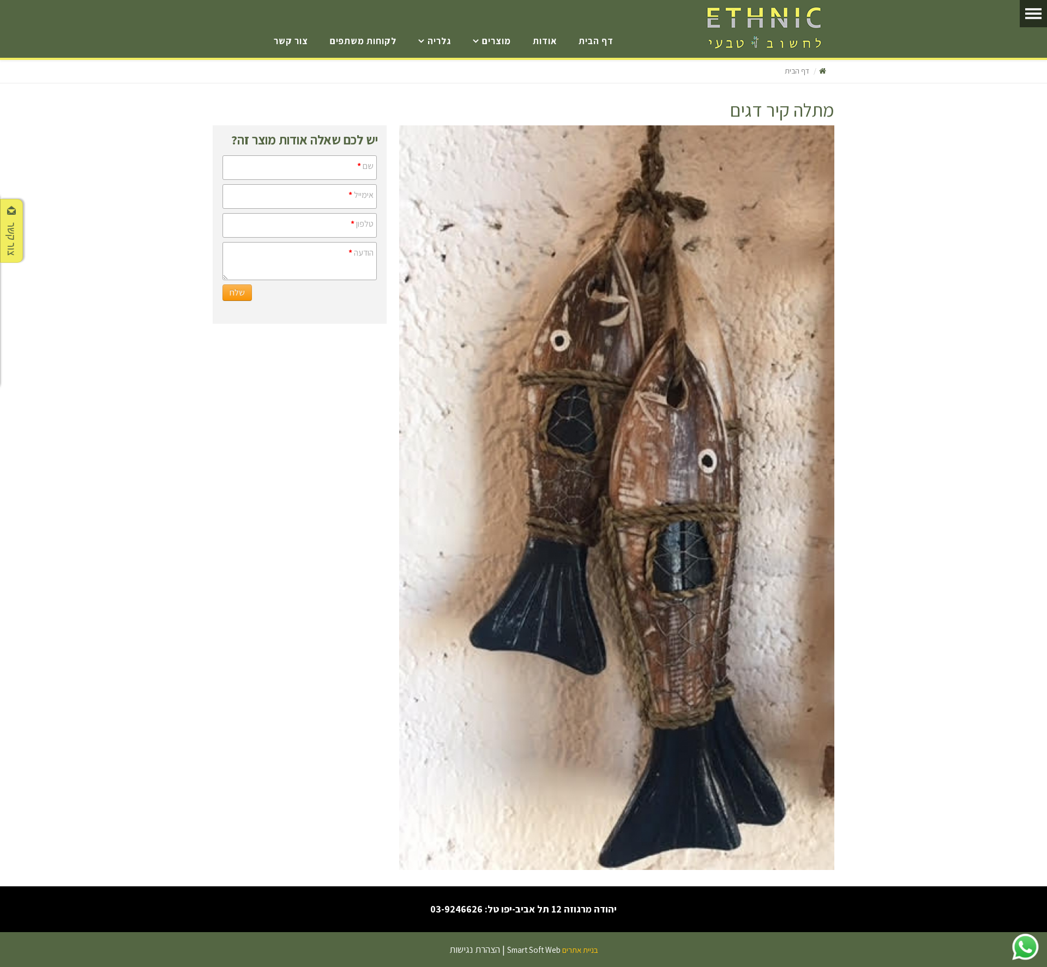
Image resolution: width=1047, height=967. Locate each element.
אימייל (361, 195)
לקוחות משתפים (363, 41)
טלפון (362, 223)
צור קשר (291, 41)
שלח (237, 292)
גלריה (439, 41)
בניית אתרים (580, 950)
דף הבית (596, 41)
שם (365, 166)
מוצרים (496, 41)
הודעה (361, 252)
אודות (545, 41)
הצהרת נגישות (474, 949)
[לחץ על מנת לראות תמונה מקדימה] (616, 497)
